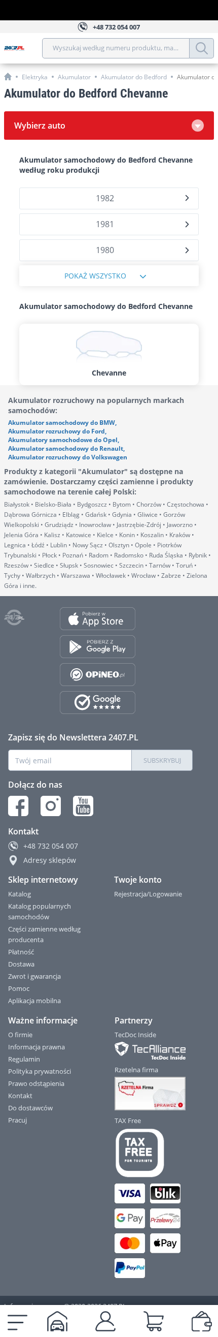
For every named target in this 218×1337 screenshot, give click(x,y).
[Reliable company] (154, 1093)
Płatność (21, 951)
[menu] (17, 1321)
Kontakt (20, 1095)
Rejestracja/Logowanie (148, 893)
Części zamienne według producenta (44, 934)
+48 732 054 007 (50, 846)
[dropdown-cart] (153, 1321)
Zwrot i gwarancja (34, 976)
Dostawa (21, 964)
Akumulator (74, 77)
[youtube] (83, 806)
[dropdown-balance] (202, 1321)
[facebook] (18, 806)
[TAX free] (154, 1153)
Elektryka (35, 77)
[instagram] (51, 806)
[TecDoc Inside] (154, 1051)
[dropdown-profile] (105, 1321)
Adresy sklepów (49, 860)
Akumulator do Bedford (134, 77)
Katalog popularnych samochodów (39, 911)
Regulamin (24, 1059)
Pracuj (17, 1120)
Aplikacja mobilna (34, 1000)
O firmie (20, 1034)
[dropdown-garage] (57, 1321)
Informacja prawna (36, 1046)
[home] (8, 76)
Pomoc (18, 988)
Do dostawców (30, 1107)
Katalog (19, 893)
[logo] (23, 48)
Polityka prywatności (39, 1071)
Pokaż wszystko (95, 276)
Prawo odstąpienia (36, 1083)
